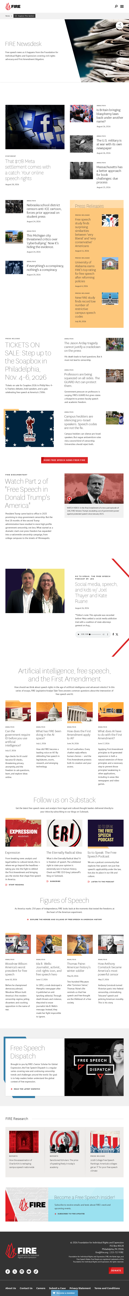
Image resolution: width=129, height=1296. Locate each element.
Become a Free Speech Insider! (84, 1197)
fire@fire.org (101, 1252)
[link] (13, 6)
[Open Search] (116, 6)
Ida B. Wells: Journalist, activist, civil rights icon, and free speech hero (48, 969)
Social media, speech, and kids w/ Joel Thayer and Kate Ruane (96, 592)
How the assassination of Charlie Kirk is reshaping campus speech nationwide (21, 1163)
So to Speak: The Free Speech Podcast (102, 854)
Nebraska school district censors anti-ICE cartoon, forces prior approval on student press (44, 210)
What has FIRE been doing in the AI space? (48, 734)
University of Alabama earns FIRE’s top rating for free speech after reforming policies (85, 271)
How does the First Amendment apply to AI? (79, 734)
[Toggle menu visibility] (122, 6)
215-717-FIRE (117, 1252)
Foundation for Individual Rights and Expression (101, 1242)
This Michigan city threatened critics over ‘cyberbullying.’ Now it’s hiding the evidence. (43, 241)
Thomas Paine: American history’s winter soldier (79, 967)
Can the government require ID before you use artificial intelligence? (17, 738)
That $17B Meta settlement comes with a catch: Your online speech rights (28, 169)
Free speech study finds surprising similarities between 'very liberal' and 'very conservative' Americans (85, 232)
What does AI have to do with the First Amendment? (110, 734)
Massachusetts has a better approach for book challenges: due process (109, 174)
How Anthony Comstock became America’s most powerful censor (110, 969)
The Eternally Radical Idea (64, 852)
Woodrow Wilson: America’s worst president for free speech (16, 969)
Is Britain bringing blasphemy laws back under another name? (109, 115)
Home (7, 16)
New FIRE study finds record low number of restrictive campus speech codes (85, 306)
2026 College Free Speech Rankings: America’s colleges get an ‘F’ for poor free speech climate (104, 1165)
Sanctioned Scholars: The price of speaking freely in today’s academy (64, 1163)
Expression (12, 852)
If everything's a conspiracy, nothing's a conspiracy (45, 267)
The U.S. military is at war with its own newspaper (109, 144)
